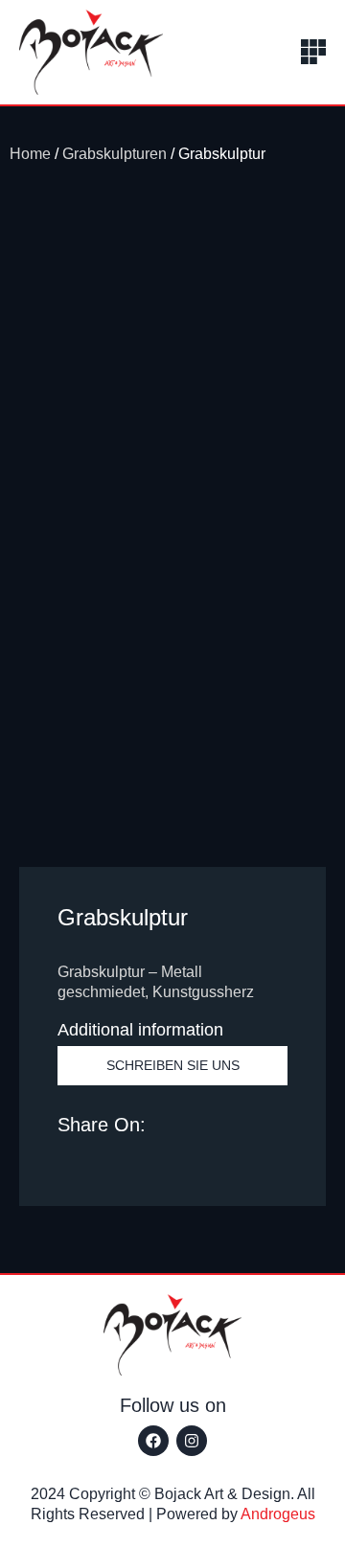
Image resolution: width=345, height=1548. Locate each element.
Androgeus (278, 1514)
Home (30, 154)
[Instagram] (191, 1440)
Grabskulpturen (114, 154)
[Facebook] (153, 1440)
